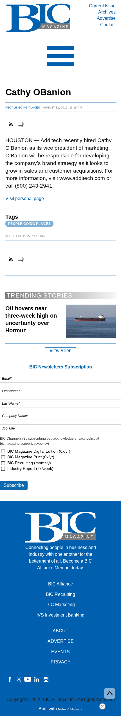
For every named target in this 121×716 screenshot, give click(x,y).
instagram (45, 679)
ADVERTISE (61, 641)
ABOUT (60, 630)
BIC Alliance (60, 584)
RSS (11, 124)
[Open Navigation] (60, 58)
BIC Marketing (60, 604)
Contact (108, 24)
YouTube (27, 679)
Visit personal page (24, 198)
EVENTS (60, 651)
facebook (9, 679)
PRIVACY (61, 661)
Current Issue (102, 5)
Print (20, 124)
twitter (18, 679)
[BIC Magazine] (38, 31)
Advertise (106, 18)
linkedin (36, 679)
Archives (107, 12)
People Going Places (22, 107)
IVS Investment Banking (60, 615)
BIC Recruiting (60, 594)
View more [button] (60, 351)
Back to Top (109, 693)
